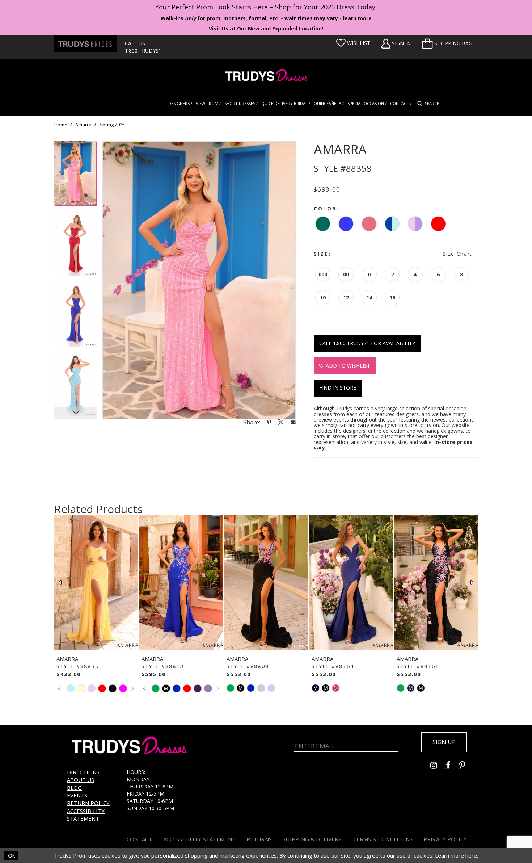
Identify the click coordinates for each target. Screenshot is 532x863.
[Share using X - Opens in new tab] (281, 422)
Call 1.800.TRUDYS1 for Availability (367, 343)
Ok (11, 855)
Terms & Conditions (383, 839)
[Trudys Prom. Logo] (266, 76)
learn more (357, 18)
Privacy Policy (445, 839)
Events (77, 795)
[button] (447, 43)
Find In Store (337, 387)
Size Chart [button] (457, 253)
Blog (74, 787)
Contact (139, 839)
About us (80, 779)
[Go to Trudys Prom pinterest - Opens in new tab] (465, 766)
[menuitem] (447, 43)
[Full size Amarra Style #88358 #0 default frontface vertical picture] (199, 280)
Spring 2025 (112, 124)
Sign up (444, 742)
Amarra (83, 124)
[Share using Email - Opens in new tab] (293, 422)
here (471, 855)
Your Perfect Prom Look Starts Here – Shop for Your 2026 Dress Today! (266, 7)
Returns (259, 839)
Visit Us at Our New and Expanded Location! (266, 28)
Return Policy (88, 803)
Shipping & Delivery (312, 839)
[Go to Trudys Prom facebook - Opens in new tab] (452, 766)
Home (60, 124)
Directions (83, 772)
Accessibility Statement (86, 814)
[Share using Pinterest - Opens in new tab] (269, 422)
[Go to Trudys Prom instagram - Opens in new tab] (438, 766)
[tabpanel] (75, 176)
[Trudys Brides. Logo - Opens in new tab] (85, 43)
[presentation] (96, 582)
